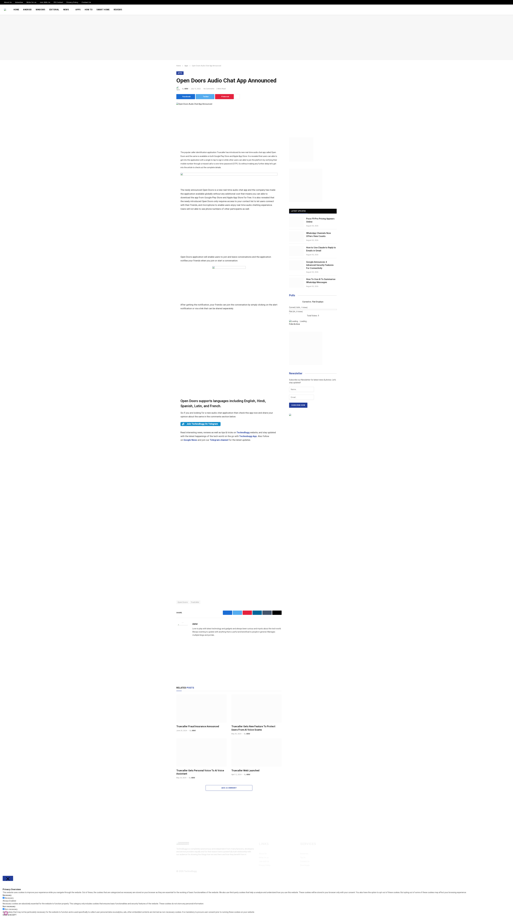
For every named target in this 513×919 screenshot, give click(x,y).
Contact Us (86, 2)
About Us (8, 2)
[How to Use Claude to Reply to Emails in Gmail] (296, 251)
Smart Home (103, 9)
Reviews (118, 9)
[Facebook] (167, 118)
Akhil (186, 89)
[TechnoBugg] (5, 9)
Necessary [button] (7, 895)
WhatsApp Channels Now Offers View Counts (318, 234)
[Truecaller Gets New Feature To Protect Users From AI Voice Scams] (256, 708)
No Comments (209, 89)
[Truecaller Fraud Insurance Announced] (201, 708)
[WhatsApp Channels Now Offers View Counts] (296, 236)
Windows (40, 9)
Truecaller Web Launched (245, 770)
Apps (78, 9)
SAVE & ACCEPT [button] (10, 915)
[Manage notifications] (6, 913)
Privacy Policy (72, 2)
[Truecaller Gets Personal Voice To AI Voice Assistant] (201, 752)
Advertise (19, 2)
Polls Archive (294, 324)
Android (27, 9)
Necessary (9, 898)
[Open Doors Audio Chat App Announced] (194, 104)
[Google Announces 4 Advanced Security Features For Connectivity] (296, 265)
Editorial (54, 9)
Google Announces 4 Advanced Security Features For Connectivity (320, 265)
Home (16, 9)
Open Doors (183, 602)
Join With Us (45, 2)
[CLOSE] (8, 878)
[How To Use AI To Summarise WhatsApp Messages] (296, 283)
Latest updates (298, 211)
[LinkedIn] (167, 130)
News (66, 9)
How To (89, 9)
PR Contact (58, 2)
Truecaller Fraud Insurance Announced (197, 726)
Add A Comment (229, 788)
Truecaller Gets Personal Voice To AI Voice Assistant (200, 772)
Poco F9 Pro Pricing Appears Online (320, 220)
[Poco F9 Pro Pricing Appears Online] (296, 222)
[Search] (508, 10)
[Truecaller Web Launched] (256, 752)
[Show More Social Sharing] (237, 96)
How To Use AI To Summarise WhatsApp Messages (320, 281)
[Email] (167, 142)
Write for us (31, 2)
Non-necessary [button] (9, 906)
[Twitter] (167, 124)
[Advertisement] (256, 37)
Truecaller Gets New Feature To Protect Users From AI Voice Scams (253, 728)
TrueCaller (195, 602)
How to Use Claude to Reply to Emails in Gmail (321, 249)
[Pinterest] (167, 136)
